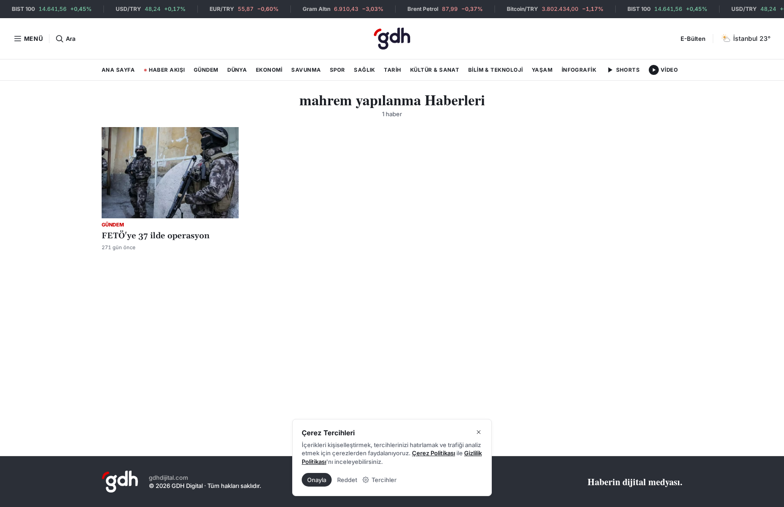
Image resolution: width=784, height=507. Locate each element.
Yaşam (542, 70)
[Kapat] (478, 432)
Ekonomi (269, 70)
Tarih (392, 70)
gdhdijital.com (168, 477)
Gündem (206, 70)
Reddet (347, 479)
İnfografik (579, 70)
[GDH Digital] (392, 38)
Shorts (628, 70)
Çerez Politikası (433, 453)
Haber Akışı (164, 72)
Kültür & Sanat (434, 70)
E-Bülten (693, 38)
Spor (337, 70)
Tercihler (384, 479)
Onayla (316, 479)
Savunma (306, 70)
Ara (70, 38)
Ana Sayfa (118, 70)
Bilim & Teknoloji (495, 70)
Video (669, 70)
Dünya (237, 70)
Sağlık (364, 70)
